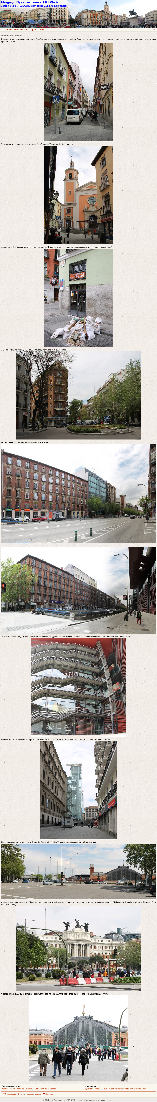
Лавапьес (49, 1094)
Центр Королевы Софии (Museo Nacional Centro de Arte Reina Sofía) (116, 1089)
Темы (42, 30)
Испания (29, 1094)
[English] (154, 29)
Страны (34, 30)
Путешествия (20, 30)
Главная (8, 30)
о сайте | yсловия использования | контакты (96, 1100)
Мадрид (38, 1094)
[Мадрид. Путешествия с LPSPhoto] (78, 27)
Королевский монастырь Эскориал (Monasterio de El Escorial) (30, 1089)
